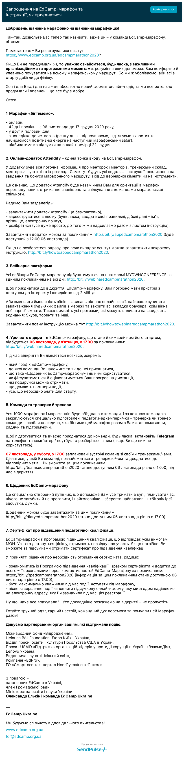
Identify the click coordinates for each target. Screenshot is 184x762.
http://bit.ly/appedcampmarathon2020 (128, 234)
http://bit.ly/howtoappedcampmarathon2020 (68, 252)
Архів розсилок (164, 9)
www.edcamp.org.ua (24, 729)
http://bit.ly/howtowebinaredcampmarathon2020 (130, 324)
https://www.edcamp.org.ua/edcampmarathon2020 (52, 55)
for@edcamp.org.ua (24, 736)
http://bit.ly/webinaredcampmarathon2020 (105, 279)
